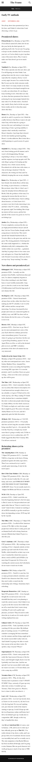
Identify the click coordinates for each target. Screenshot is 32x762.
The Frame (16, 2)
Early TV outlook (10, 14)
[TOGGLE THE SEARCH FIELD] (29, 2)
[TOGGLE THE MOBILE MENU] (3, 2)
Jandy (4, 21)
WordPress (20, 758)
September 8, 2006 (13, 21)
